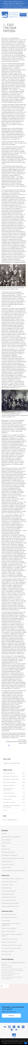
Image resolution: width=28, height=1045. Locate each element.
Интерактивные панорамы (9, 891)
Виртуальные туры (7, 888)
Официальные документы (8, 852)
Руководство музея (7, 861)
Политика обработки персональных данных (13, 870)
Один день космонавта (8, 951)
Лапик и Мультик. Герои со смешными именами (12, 935)
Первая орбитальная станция (9, 939)
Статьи (5, 810)
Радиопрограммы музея (8, 894)
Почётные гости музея (9, 802)
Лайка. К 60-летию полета (8, 931)
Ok (25, 1043)
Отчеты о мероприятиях (9, 796)
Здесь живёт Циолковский (9, 914)
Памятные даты (7, 799)
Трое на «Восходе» (7, 954)
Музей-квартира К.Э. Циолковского (8, 789)
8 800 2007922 (15, 962)
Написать (11, 1015)
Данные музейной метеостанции (10, 906)
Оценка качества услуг (8, 864)
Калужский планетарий (9, 782)
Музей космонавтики (8, 785)
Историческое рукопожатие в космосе (12, 945)
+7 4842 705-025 (21, 962)
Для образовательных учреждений (11, 836)
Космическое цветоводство (9, 928)
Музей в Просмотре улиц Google (10, 903)
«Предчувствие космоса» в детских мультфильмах (11, 924)
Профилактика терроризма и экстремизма (13, 858)
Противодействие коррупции (9, 855)
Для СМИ (4, 833)
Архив (4, 819)
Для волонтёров (6, 843)
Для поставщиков (6, 839)
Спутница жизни (6, 920)
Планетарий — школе (7, 884)
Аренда (3, 846)
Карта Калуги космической (9, 900)
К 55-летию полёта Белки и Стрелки (11, 948)
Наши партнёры (6, 849)
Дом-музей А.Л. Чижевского (10, 776)
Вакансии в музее (6, 867)
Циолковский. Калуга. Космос (9, 881)
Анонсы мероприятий (9, 773)
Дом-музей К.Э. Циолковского (11, 779)
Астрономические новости (9, 897)
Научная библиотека (8, 793)
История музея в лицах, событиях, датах (12, 878)
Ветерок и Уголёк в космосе (9, 942)
